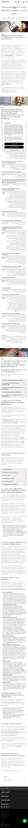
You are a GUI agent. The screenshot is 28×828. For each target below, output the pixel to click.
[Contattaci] (18, 2)
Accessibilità (4, 817)
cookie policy (10, 140)
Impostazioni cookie (14, 150)
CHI (16, 18)
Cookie (2, 822)
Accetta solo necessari (14, 147)
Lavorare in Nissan (5, 815)
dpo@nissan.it (11, 740)
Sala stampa (4, 814)
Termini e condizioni (6, 824)
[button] (26, 2)
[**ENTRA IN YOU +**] (23, 2)
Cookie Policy (24, 338)
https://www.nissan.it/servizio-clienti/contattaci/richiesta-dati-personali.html (12, 717)
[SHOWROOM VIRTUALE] (21, 2)
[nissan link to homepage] (5, 2)
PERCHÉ (4, 18)
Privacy (5, 776)
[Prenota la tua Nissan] (15, 2)
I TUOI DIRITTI (22, 18)
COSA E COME (11, 18)
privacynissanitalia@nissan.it (9, 91)
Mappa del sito (4, 812)
